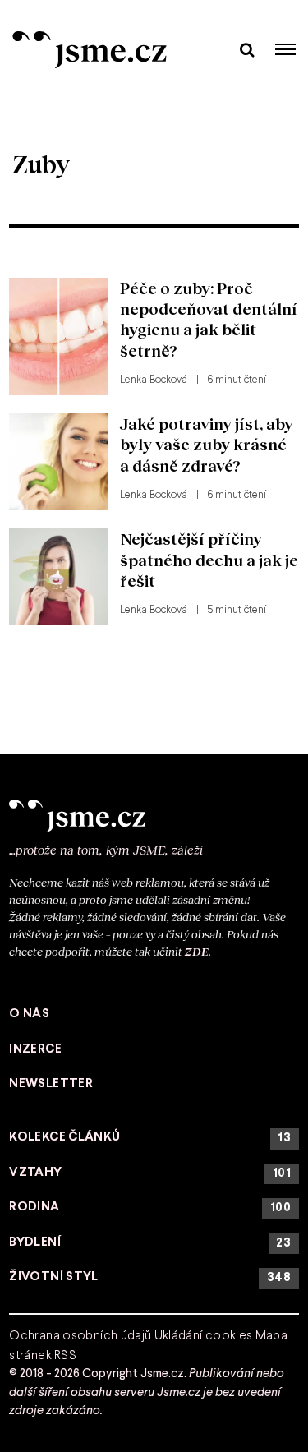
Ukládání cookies (203, 1336)
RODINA (150, 1207)
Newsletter (51, 1084)
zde (197, 951)
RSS (65, 1356)
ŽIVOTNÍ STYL (150, 1277)
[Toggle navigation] (286, 49)
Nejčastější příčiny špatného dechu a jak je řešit (209, 559)
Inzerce (35, 1049)
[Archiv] (247, 48)
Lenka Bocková (153, 380)
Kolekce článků (150, 1138)
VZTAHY (150, 1173)
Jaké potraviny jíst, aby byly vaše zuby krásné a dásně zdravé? (206, 444)
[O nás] (154, 816)
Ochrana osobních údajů (80, 1336)
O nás (29, 1014)
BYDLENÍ (150, 1243)
